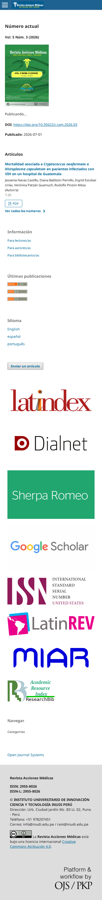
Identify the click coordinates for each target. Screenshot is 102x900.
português (16, 343)
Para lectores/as (19, 240)
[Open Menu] (5, 5)
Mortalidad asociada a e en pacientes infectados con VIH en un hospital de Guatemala (49, 169)
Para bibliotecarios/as (23, 255)
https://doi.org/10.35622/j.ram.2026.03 (45, 124)
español (14, 336)
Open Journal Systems (25, 754)
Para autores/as (19, 248)
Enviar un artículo (25, 366)
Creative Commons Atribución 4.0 (43, 844)
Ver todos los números (23, 211)
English (13, 329)
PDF (15, 203)
